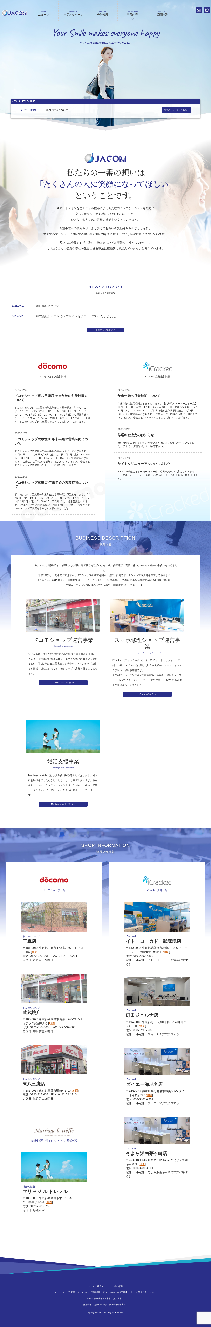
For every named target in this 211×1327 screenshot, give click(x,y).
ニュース (43, 13)
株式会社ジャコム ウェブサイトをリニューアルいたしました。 (77, 316)
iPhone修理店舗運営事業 (99, 1298)
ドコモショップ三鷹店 (64, 1292)
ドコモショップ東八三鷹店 (115, 1292)
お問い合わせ (199, 10)
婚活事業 (117, 1298)
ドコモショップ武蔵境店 (88, 1292)
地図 (35, 952)
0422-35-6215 (207, 10)
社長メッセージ (73, 13)
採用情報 (162, 13)
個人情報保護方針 (117, 1304)
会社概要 (103, 13)
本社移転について (57, 110)
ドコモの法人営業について (142, 1292)
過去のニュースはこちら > (176, 110)
